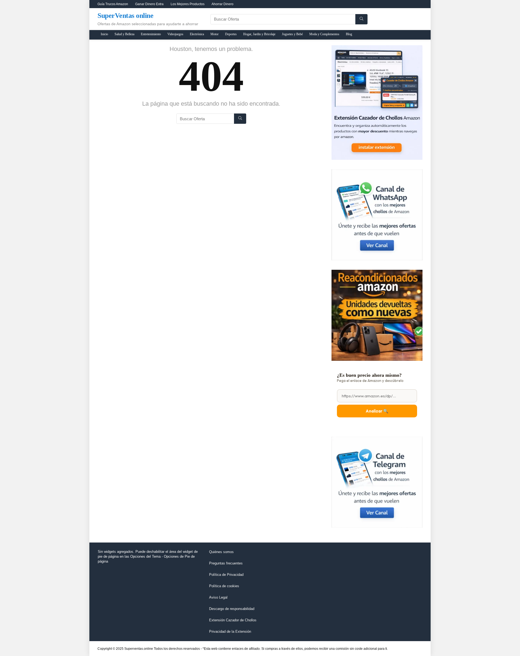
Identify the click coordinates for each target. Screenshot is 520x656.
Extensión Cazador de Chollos (232, 620)
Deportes (231, 34)
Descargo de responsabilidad (231, 609)
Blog (349, 34)
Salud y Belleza (124, 34)
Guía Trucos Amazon (113, 4)
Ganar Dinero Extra (149, 4)
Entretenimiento (151, 34)
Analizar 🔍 (377, 411)
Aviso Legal (218, 597)
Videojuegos (175, 34)
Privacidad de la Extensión (230, 631)
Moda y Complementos (324, 34)
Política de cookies (224, 586)
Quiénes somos (221, 552)
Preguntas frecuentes (226, 563)
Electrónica (197, 34)
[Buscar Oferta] (361, 19)
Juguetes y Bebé (292, 34)
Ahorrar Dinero (222, 4)
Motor (214, 34)
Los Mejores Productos (187, 4)
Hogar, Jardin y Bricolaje (259, 34)
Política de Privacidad (226, 575)
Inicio (104, 34)
